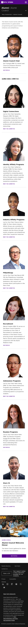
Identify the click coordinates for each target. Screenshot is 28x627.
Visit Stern (17, 566)
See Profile (6, 70)
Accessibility (12, 579)
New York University (9, 594)
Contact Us (5, 569)
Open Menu (26, 10)
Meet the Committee (9, 129)
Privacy (3, 579)
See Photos (14, 556)
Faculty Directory (6, 566)
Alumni (6, 8)
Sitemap (4, 582)
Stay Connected (7, 14)
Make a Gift (6, 573)
